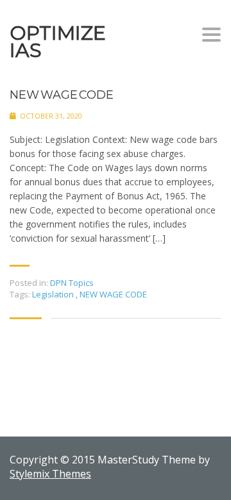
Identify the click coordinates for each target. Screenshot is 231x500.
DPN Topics (72, 282)
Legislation (54, 294)
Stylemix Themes (50, 474)
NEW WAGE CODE (61, 95)
